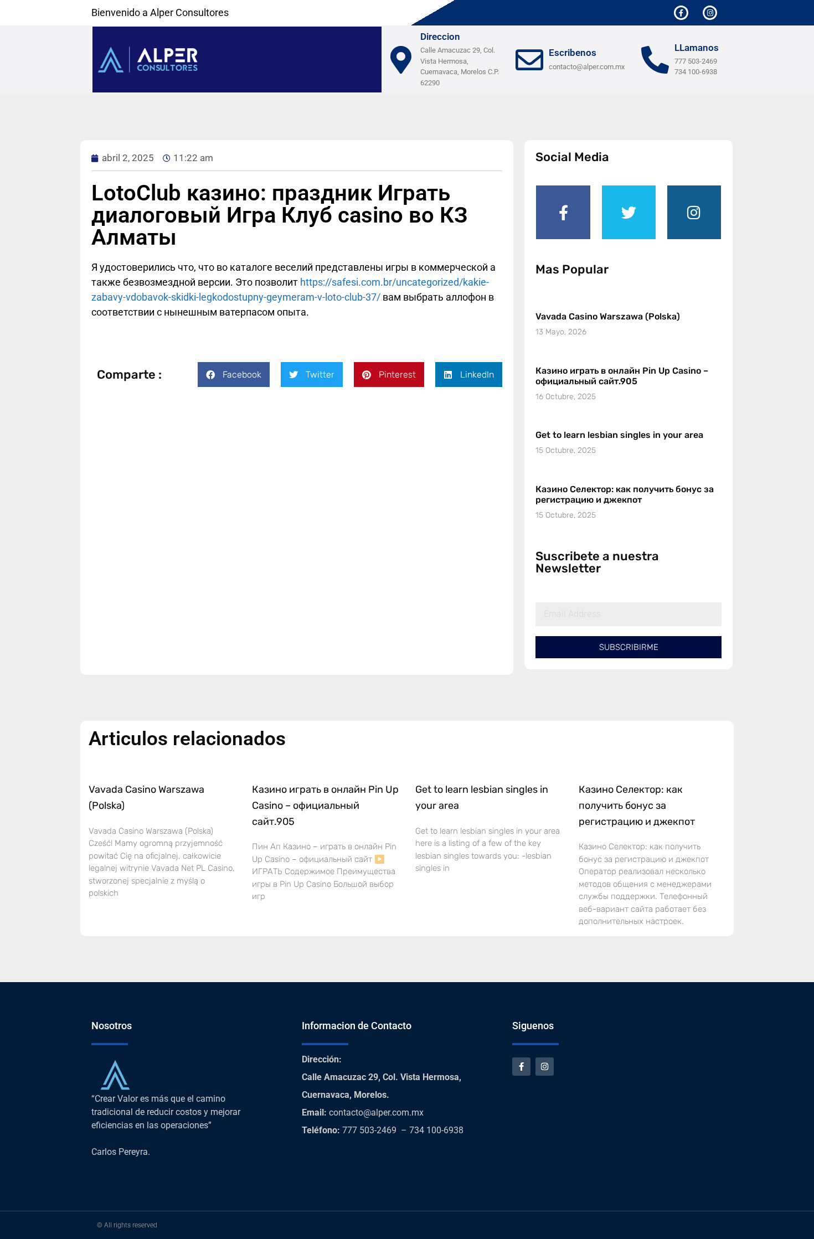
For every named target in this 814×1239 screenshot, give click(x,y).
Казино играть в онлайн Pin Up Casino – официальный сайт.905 (621, 375)
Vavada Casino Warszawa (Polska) (607, 316)
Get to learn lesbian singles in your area (619, 435)
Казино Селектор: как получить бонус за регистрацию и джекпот (624, 494)
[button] (234, 374)
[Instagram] (710, 13)
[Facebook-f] (681, 13)
